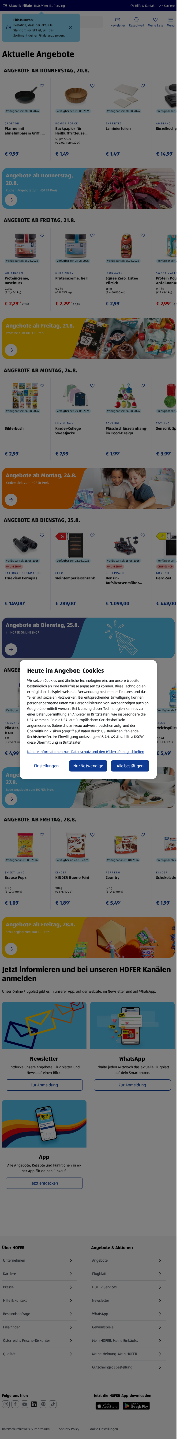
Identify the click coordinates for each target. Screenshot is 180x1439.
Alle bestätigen (130, 766)
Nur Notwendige (88, 766)
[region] (88, 719)
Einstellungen (46, 766)
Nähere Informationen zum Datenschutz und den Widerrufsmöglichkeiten (85, 751)
